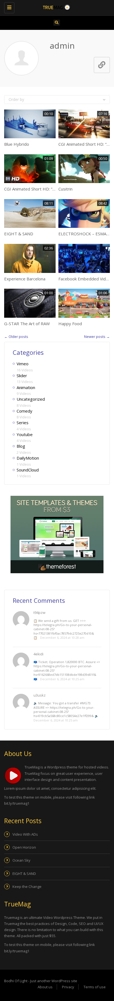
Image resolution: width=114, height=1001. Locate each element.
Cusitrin (65, 189)
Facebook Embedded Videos (85, 278)
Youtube (25, 434)
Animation (26, 387)
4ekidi (38, 653)
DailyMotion (28, 458)
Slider (22, 375)
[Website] (102, 65)
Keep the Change (27, 886)
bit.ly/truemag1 (16, 803)
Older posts (16, 336)
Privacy (68, 986)
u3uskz (39, 695)
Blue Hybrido (16, 144)
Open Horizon (24, 847)
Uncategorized (31, 399)
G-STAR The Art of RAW (27, 323)
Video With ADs (25, 834)
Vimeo (22, 363)
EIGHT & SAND (18, 233)
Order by (16, 99)
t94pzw (39, 612)
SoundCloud (28, 470)
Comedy (24, 411)
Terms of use (95, 986)
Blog (21, 446)
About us (45, 986)
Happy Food (70, 323)
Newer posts (97, 336)
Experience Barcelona (24, 278)
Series (22, 422)
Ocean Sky (21, 860)
